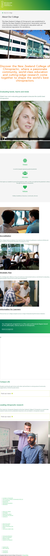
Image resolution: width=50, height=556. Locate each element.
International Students (7, 503)
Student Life (5, 501)
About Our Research (7, 537)
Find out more (6, 393)
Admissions (5, 504)
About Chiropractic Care (8, 526)
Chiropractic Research (7, 536)
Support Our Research (7, 539)
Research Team (6, 538)
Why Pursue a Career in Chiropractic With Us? (13, 499)
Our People (5, 512)
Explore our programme (7, 329)
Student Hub (5, 547)
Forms (4, 527)
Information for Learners (10, 309)
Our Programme (6, 500)
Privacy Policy (25, 555)
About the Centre (6, 523)
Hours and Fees (6, 525)
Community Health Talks (8, 529)
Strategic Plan (6, 273)
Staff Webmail (6, 548)
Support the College (7, 514)
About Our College (7, 511)
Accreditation (5, 236)
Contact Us (5, 516)
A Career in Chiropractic (8, 498)
